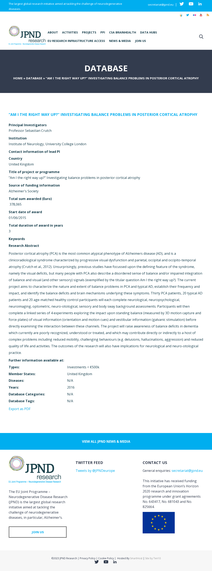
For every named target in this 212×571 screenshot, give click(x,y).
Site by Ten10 (153, 558)
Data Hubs (148, 32)
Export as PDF (19, 409)
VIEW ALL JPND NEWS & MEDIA (106, 441)
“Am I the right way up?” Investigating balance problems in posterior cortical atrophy (103, 114)
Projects (89, 32)
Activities (70, 32)
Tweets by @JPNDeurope (95, 470)
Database (34, 78)
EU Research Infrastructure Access (76, 41)
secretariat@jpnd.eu (160, 4)
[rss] (207, 17)
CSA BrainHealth (122, 32)
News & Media (120, 41)
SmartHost (136, 558)
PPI (102, 32)
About (53, 32)
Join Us (140, 41)
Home (18, 78)
